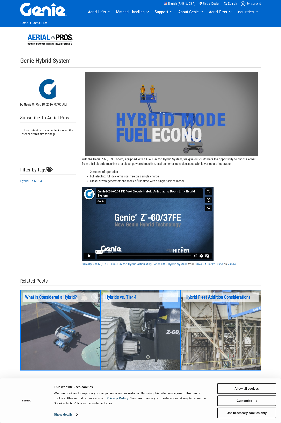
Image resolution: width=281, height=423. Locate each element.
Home (24, 23)
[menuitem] (99, 12)
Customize (244, 400)
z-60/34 (36, 181)
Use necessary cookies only (247, 413)
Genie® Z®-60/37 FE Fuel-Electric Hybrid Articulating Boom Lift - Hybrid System (134, 264)
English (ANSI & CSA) (181, 4)
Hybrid (24, 181)
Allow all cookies (247, 388)
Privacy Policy (117, 398)
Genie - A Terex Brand (209, 264)
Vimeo (232, 264)
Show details (63, 414)
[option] (60, 330)
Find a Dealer (211, 4)
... (60, 330)
